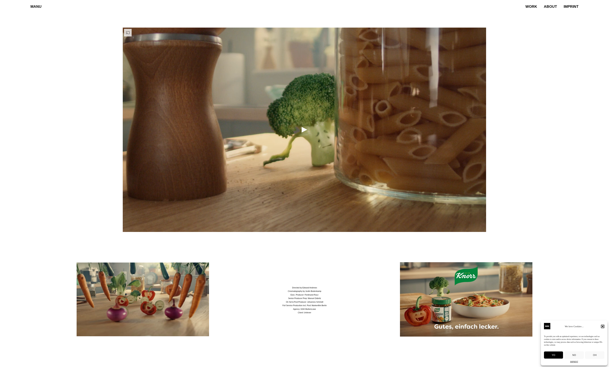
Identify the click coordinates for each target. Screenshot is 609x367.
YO (553, 355)
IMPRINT (574, 362)
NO (574, 355)
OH (595, 355)
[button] (602, 326)
